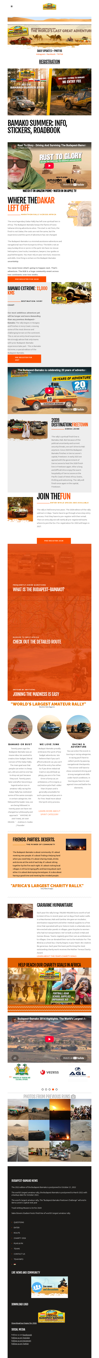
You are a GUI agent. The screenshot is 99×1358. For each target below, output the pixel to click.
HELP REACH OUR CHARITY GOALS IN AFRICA (49, 965)
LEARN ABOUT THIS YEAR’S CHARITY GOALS (56, 956)
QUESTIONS (19, 1222)
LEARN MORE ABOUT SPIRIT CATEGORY (49, 813)
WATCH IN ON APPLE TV (64, 191)
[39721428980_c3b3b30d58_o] (80, 1151)
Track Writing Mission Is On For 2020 (26, 1208)
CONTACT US (19, 1254)
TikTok (60, 54)
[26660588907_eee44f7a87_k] (18, 1130)
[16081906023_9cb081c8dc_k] (18, 1151)
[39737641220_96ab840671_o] (80, 1130)
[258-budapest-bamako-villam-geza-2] (18, 1109)
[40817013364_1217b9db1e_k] (39, 1130)
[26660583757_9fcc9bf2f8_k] (39, 1151)
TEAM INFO (18, 1259)
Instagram (40, 54)
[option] (22, 1073)
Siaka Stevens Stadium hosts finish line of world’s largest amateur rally (40, 1213)
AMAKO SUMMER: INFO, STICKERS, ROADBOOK (37, 127)
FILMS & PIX (18, 1243)
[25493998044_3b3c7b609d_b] (80, 1109)
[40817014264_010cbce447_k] (60, 1151)
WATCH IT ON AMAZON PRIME (37, 191)
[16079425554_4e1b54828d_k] (60, 1109)
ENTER (16, 1227)
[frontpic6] (60, 1130)
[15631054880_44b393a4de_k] (39, 1109)
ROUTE (17, 1233)
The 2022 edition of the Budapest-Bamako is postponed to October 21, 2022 (43, 1187)
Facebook (51, 54)
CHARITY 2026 (20, 1238)
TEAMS (17, 1249)
